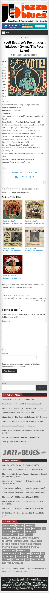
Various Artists (38, 559)
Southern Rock (17, 559)
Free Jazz (32, 541)
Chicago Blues (30, 531)
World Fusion (17, 563)
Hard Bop (13, 544)
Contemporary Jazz (10, 534)
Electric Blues (33, 538)
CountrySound (21, 571)
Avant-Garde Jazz (9, 528)
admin (4, 488)
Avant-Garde (30, 525)
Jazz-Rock (15, 547)
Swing (12, 287)
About (38, 579)
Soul (42, 556)
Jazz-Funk (36, 544)
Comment (6, 321)
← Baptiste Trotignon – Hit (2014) (16, 295)
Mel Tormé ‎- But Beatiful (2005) (25, 465)
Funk (39, 541)
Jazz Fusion (25, 547)
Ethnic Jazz (7, 541)
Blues (28, 528)
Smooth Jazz (33, 556)
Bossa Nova (7, 531)
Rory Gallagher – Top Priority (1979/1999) (27, 488)
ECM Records (21, 538)
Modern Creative (23, 550)
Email (5, 354)
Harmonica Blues (25, 544)
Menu (7, 32)
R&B (42, 553)
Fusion (5, 544)
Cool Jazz (28, 534)
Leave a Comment (31, 55)
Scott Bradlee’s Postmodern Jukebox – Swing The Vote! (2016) (24, 46)
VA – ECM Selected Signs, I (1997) (25, 497)
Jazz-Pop (15, 285)
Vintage (19, 287)
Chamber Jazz (18, 531)
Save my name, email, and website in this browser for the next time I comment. (23, 365)
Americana (20, 525)
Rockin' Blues (21, 556)
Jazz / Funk (25, 38)
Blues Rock (36, 528)
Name (5, 350)
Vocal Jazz (27, 287)
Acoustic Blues (8, 525)
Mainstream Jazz (9, 550)
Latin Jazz (35, 547)
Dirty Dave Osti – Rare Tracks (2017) (28, 470)
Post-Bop (35, 553)
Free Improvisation (20, 541)
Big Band (20, 528)
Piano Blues (25, 553)
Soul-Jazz (6, 559)
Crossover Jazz (8, 538)
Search (5, 384)
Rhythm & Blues (8, 556)
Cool (21, 534)
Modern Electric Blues (11, 553)
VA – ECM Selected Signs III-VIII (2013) (27, 508)
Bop (44, 528)
